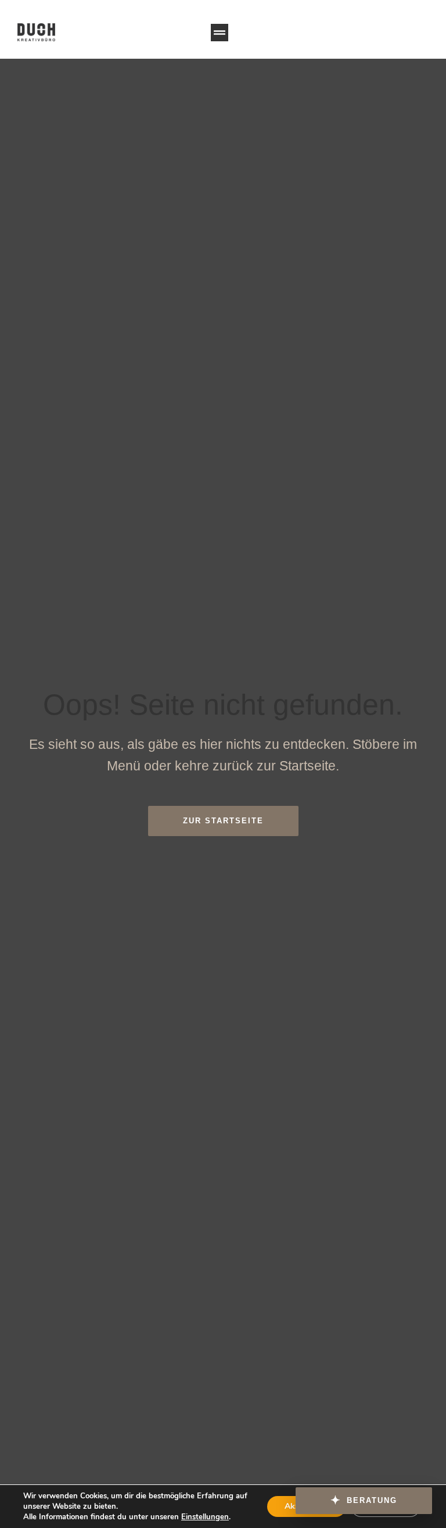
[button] (219, 32)
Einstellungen (205, 1517)
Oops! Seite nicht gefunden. (223, 704)
